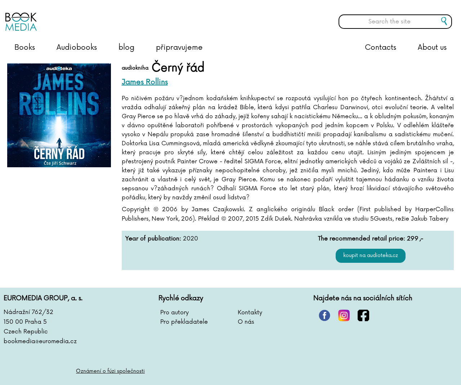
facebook (363, 315)
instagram (344, 315)
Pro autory (174, 312)
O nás (246, 322)
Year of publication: (153, 238)
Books (24, 47)
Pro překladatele (184, 322)
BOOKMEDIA (77, 16)
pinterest (324, 315)
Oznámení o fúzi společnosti (110, 371)
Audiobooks (77, 47)
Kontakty (250, 312)
